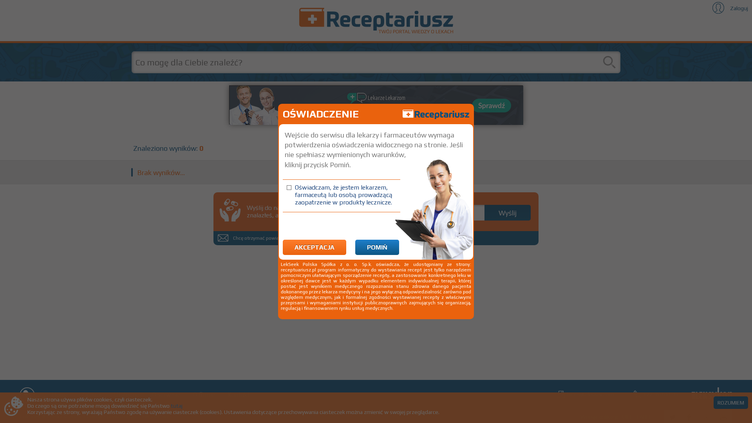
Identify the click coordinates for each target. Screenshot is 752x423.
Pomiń (377, 247)
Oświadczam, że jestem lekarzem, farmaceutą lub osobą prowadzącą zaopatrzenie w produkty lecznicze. (343, 195)
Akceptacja (314, 247)
